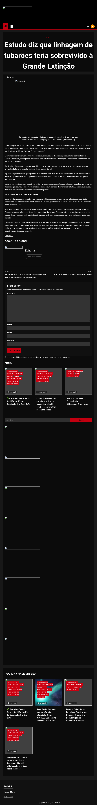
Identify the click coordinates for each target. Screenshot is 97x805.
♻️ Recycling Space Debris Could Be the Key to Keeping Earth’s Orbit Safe (18, 401)
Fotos (16, 376)
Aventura (10, 373)
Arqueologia (12, 371)
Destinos (70, 373)
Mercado (40, 697)
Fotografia (41, 687)
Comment (11, 293)
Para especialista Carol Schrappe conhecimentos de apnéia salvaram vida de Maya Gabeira (25, 274)
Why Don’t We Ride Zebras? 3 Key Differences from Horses (78, 401)
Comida (10, 376)
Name (10, 324)
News (48, 37)
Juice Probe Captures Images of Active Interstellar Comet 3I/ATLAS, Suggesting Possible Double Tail (46, 715)
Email (10, 332)
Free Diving (11, 378)
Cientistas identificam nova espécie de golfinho (73, 272)
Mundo (10, 383)
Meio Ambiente (12, 381)
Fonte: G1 (9, 235)
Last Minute (41, 692)
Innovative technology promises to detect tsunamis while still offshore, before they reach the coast (46, 404)
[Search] (88, 26)
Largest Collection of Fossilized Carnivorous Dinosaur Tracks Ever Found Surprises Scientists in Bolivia (76, 715)
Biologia (19, 373)
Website (10, 340)
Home (19, 378)
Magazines (8, 796)
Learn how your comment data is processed (53, 357)
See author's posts (34, 256)
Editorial (30, 250)
